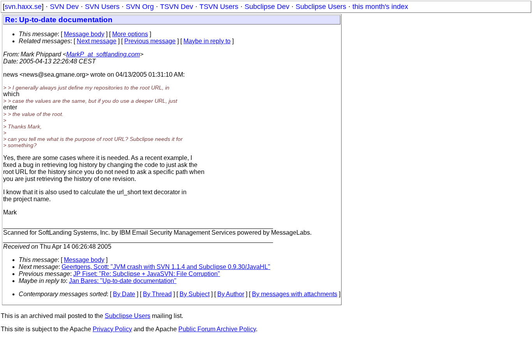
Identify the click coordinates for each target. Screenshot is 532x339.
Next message (96, 41)
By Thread (157, 294)
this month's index (380, 7)
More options (130, 34)
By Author (230, 294)
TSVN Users (218, 7)
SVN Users (102, 7)
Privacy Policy (112, 329)
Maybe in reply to (207, 41)
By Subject (195, 294)
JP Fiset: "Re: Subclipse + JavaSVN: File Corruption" (146, 273)
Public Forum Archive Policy (217, 329)
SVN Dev (64, 7)
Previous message (150, 41)
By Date (124, 294)
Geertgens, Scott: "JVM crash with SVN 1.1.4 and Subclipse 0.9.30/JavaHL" (166, 266)
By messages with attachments (294, 294)
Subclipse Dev (267, 7)
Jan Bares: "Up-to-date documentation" (122, 281)
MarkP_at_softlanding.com (103, 54)
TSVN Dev (176, 7)
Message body (84, 34)
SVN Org (140, 7)
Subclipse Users (321, 7)
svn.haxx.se (23, 7)
